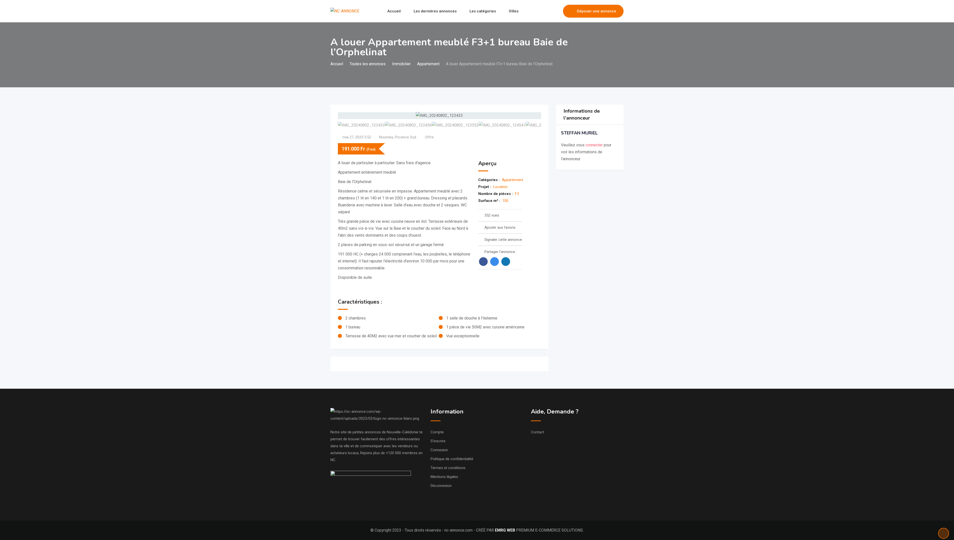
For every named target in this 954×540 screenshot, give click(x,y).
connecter (595, 145)
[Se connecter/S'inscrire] (557, 11)
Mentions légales (444, 477)
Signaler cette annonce (503, 239)
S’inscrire (438, 441)
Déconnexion (441, 485)
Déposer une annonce (596, 11)
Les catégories (483, 11)
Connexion (439, 450)
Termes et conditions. (448, 468)
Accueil (394, 11)
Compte (437, 432)
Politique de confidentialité (452, 459)
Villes (513, 11)
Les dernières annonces (435, 11)
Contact (537, 432)
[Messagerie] (549, 11)
